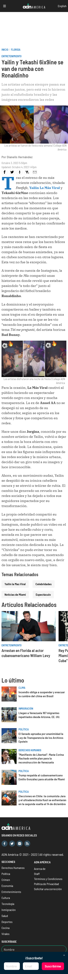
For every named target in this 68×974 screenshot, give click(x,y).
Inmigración (26, 708)
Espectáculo (43, 594)
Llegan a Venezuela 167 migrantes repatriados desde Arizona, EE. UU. (39, 715)
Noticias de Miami (15, 594)
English (62, 6)
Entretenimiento (12, 56)
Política (24, 729)
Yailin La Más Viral (44, 188)
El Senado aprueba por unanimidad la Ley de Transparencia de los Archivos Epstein (41, 737)
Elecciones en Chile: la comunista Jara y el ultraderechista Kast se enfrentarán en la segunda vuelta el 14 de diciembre (42, 800)
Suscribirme (53, 966)
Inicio (5, 49)
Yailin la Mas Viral (15, 584)
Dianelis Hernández (19, 157)
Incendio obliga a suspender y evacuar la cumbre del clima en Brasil (42, 694)
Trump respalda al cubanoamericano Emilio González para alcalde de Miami (42, 777)
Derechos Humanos (30, 750)
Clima (22, 687)
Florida (15, 49)
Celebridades (44, 584)
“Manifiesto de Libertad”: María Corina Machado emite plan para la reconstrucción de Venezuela (41, 758)
